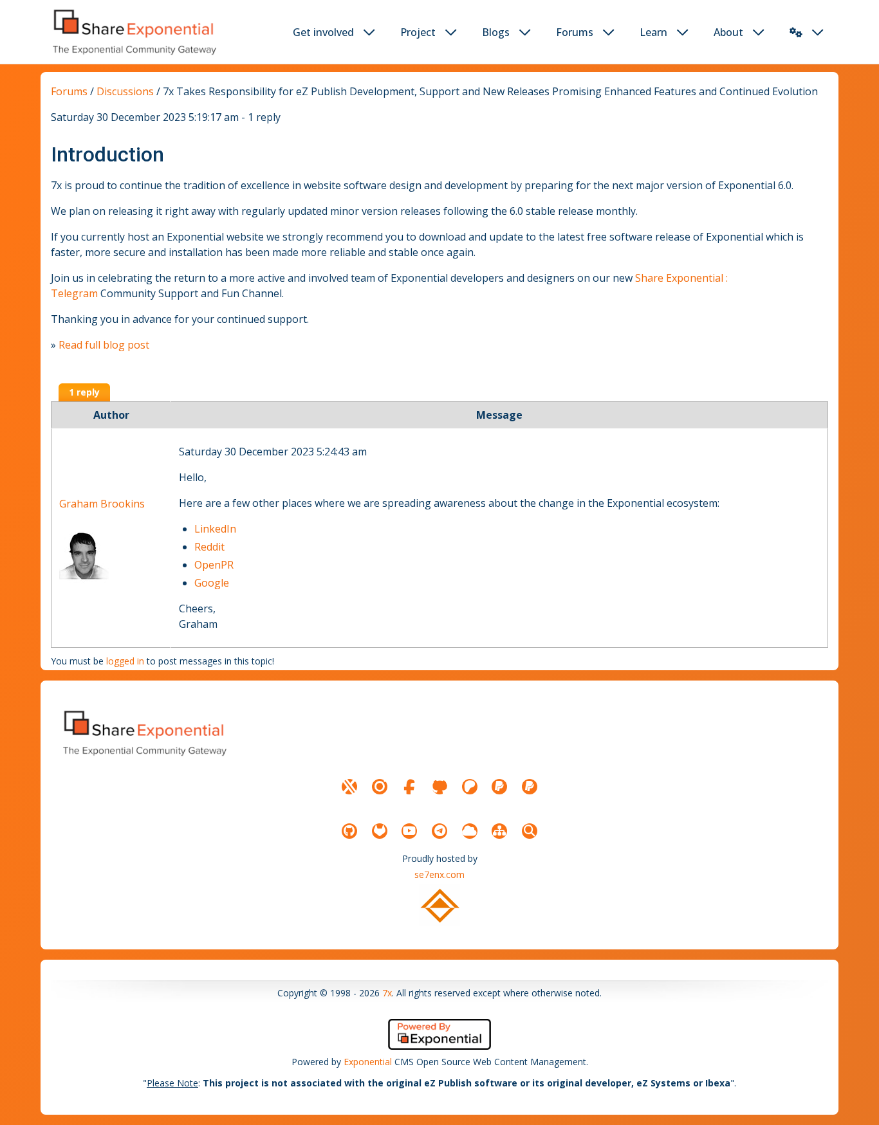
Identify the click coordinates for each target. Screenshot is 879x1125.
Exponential (368, 1062)
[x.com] (349, 786)
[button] (796, 32)
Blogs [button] (496, 32)
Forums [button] (574, 32)
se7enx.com (439, 874)
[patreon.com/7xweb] (469, 786)
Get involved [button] (323, 32)
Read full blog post (104, 345)
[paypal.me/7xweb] (499, 786)
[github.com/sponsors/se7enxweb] (439, 786)
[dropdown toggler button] (369, 32)
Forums (69, 91)
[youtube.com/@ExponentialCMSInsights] (409, 831)
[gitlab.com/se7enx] (379, 831)
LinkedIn (215, 529)
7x (387, 993)
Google (211, 583)
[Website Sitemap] (499, 831)
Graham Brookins (102, 504)
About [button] (728, 32)
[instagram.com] (379, 786)
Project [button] (418, 32)
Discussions (125, 91)
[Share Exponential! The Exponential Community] (133, 32)
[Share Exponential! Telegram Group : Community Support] (439, 831)
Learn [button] (653, 32)
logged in (125, 661)
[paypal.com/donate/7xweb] (529, 786)
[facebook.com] (409, 786)
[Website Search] (529, 831)
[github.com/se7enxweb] (349, 831)
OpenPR (214, 565)
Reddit (209, 547)
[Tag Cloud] (469, 831)
